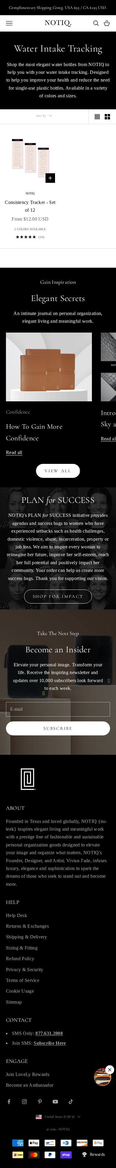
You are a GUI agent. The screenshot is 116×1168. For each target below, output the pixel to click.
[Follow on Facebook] (9, 1102)
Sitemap (14, 1002)
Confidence (18, 411)
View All (58, 470)
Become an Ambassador (29, 1085)
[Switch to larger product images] (97, 116)
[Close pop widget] (109, 1069)
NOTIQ (30, 193)
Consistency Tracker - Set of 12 (30, 206)
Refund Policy (20, 958)
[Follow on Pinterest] (40, 1102)
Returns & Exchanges (27, 926)
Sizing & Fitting (21, 947)
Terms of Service (22, 980)
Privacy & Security (24, 969)
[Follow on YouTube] (55, 1102)
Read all (14, 452)
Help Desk (16, 915)
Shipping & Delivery (26, 936)
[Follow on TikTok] (71, 1102)
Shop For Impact (58, 596)
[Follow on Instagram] (24, 1102)
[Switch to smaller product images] (107, 116)
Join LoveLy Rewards (27, 1074)
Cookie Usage (20, 991)
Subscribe (57, 728)
